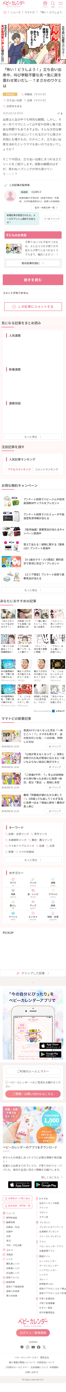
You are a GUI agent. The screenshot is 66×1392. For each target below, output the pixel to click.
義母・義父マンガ (42, 840)
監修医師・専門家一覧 (19, 1205)
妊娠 (41, 845)
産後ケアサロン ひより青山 (49, 1288)
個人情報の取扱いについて (22, 1362)
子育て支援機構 (47, 1303)
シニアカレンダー (48, 1270)
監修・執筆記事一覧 (45, 207)
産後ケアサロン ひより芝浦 (49, 1293)
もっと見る (30, 436)
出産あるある (14, 106)
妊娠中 (9, 1231)
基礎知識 (10, 1222)
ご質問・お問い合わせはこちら (33, 1094)
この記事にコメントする (36, 306)
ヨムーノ (43, 1279)
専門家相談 (11, 1217)
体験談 (9, 1254)
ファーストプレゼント (49, 1236)
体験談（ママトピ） (36, 94)
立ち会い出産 (14, 100)
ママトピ (30, 12)
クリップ (53, 218)
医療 (11, 851)
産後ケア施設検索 (15, 1286)
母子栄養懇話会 (47, 1312)
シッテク (43, 1274)
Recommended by (43, 710)
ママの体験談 (26, 851)
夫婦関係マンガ (17, 840)
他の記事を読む (31, 263)
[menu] (61, 4)
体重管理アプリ (47, 1250)
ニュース (15, 12)
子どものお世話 (16, 235)
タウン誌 (43, 1216)
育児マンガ (40, 834)
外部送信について (45, 1362)
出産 (52, 845)
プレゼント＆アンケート (49, 1226)
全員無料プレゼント (49, 1231)
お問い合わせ (31, 1372)
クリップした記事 (33, 973)
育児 (8, 1240)
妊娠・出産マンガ (18, 834)
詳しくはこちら (50, 1177)
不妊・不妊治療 (14, 1245)
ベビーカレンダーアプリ (49, 1246)
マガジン (43, 1212)
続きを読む (33, 279)
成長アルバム (12, 1277)
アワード (43, 1207)
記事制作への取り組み (19, 1198)
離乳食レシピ (12, 1263)
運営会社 (44, 1357)
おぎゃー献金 (45, 1307)
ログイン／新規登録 (33, 1332)
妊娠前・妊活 (12, 1226)
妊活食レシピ (12, 1272)
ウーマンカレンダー (49, 1265)
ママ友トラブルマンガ (21, 845)
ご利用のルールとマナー (33, 1071)
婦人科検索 (11, 1295)
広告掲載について (39, 1367)
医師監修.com (46, 1283)
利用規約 (54, 1367)
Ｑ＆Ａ (9, 1249)
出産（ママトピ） (37, 100)
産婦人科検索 (12, 1291)
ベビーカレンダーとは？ (26, 1357)
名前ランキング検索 (49, 1203)
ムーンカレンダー (48, 1260)
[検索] (53, 4)
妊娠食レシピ (12, 1268)
